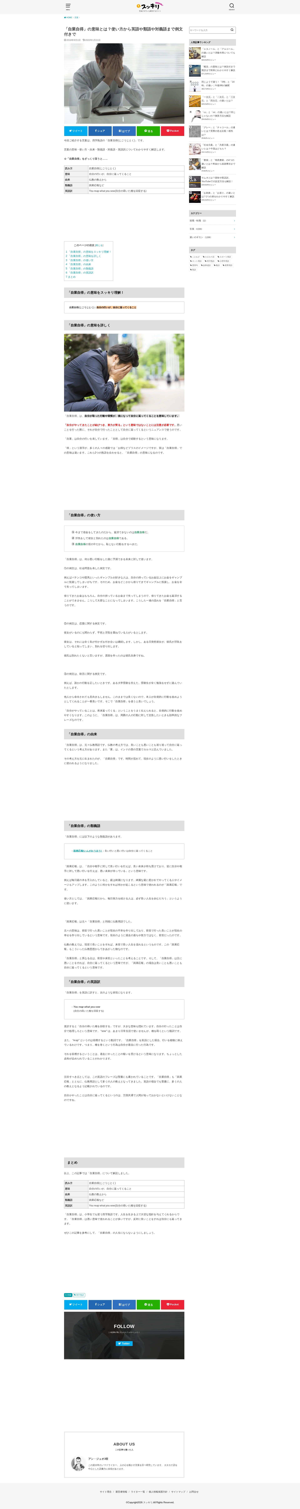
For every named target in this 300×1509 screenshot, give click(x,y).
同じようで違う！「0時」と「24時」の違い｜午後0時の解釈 (218, 84)
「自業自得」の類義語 (80, 268)
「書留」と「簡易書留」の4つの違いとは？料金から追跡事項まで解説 (218, 164)
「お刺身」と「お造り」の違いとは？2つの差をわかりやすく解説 (218, 195)
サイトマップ (178, 1492)
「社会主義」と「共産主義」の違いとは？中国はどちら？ (218, 147)
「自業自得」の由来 (78, 264)
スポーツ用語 (225, 257)
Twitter (126, 1343)
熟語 (194, 270)
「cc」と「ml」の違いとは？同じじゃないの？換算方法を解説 (218, 114)
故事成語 (207, 265)
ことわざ (196, 257)
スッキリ (147, 1502)
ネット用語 (197, 261)
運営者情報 (121, 1492)
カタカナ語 (209, 257)
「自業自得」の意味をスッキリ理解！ (88, 251)
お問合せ (194, 1492)
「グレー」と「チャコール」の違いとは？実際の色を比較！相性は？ (218, 131)
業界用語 (228, 265)
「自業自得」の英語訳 (80, 272)
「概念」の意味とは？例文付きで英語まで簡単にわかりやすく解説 (218, 68)
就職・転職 (197, 220)
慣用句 (195, 265)
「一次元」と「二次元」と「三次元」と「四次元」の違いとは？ (218, 99)
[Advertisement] (124, 219)
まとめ (71, 276)
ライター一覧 (138, 1492)
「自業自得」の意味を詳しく (83, 256)
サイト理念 (106, 1492)
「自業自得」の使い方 (80, 260)
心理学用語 (224, 261)
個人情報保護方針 (158, 1492)
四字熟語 (80, 1295)
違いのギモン (200, 237)
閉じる (99, 245)
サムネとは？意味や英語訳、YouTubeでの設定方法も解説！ (217, 179)
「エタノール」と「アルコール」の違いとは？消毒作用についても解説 (218, 53)
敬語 (218, 265)
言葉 (69, 1295)
